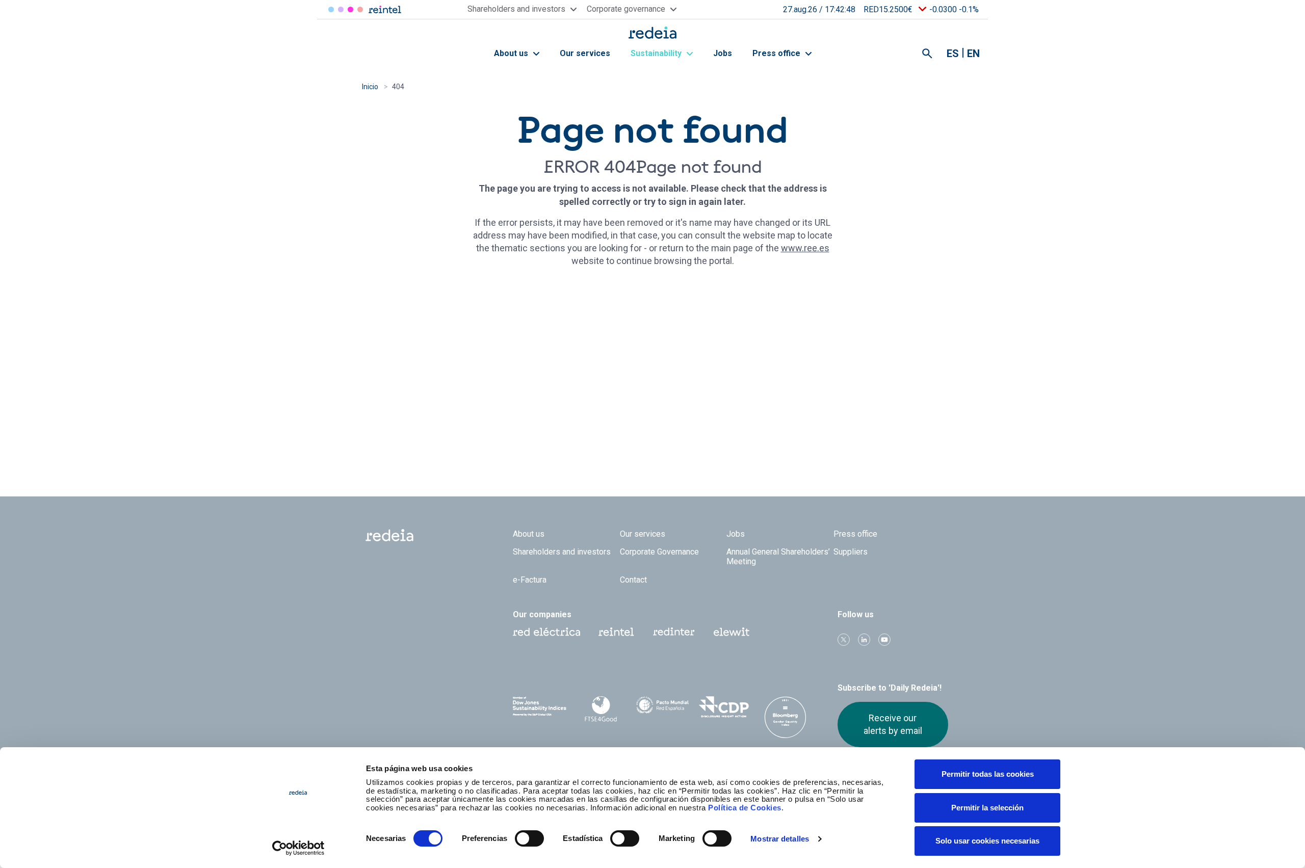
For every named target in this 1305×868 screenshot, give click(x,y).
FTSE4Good (601, 709)
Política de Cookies (744, 807)
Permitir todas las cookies (988, 774)
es (953, 53)
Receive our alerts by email (893, 724)
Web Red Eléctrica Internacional (673, 632)
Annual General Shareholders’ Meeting (778, 556)
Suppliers (850, 552)
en (973, 53)
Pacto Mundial (662, 707)
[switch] (529, 838)
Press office (777, 53)
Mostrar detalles (779, 838)
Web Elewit (731, 632)
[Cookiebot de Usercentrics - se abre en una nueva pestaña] (298, 848)
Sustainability (657, 53)
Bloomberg (785, 717)
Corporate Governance (659, 552)
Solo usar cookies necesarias (987, 840)
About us (512, 53)
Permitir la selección (987, 807)
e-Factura (529, 580)
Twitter (844, 640)
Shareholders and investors (562, 552)
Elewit (360, 9)
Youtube (884, 640)
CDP (724, 707)
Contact (633, 580)
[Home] (652, 32)
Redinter (341, 9)
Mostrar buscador (927, 53)
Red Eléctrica (331, 9)
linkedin (864, 640)
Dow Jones (539, 707)
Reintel (350, 9)
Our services (585, 53)
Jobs (722, 53)
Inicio (370, 87)
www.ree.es (805, 248)
